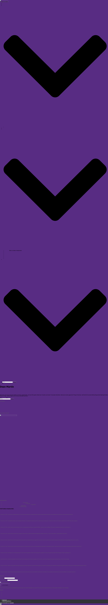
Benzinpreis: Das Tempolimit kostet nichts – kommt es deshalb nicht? (16, 504)
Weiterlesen (30, 395)
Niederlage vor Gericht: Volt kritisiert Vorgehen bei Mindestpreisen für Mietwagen (18, 544)
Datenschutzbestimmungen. (14, 582)
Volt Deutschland (5, 594)
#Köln (5, 256)
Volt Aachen (4, 593)
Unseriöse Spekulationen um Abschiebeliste (10, 570)
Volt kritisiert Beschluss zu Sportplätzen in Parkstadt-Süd (13, 512)
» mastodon (2, 409)
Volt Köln (4, 596)
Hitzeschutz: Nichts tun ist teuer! (7, 519)
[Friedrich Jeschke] (4, 0)
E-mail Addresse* (3, 580)
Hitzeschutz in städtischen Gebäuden (8, 563)
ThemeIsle (11, 602)
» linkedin (2, 403)
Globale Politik (7, 255)
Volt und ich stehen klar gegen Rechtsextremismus (12, 502)
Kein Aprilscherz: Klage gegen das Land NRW (11, 505)
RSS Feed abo (3, 598)
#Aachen (6, 257)
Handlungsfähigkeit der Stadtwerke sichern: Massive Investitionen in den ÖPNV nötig (19, 538)
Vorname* (2, 578)
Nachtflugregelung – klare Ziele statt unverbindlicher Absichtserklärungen (16, 525)
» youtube (2, 410)
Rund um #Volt (7, 251)
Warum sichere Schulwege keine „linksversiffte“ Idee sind (13, 503)
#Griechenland (7, 253)
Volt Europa (4, 595)
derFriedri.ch (14, 390)
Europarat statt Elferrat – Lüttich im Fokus (10, 506)
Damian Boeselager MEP (7, 592)
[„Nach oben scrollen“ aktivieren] (1, 604)
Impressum (4, 599)
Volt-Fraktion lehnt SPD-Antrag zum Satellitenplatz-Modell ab (14, 531)
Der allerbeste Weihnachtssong (10, 392)
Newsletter (6, 127)
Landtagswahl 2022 (8, 381)
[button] (55, 126)
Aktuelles (4, 4)
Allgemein (10, 390)
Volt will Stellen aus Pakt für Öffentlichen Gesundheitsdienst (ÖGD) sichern (16, 550)
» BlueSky (2, 407)
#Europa (6, 252)
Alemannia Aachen (4, 390)
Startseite (4, 3)
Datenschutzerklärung (6, 600)
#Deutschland (7, 254)
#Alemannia (6, 258)
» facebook (2, 405)
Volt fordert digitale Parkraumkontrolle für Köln (10, 557)
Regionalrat (6, 250)
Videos (3, 128)
